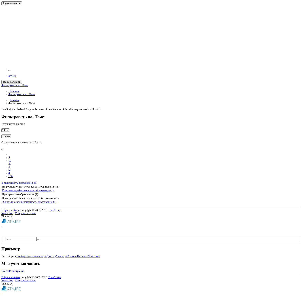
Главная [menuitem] (13, 91)
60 (9, 170)
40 (9, 166)
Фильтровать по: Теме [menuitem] (21, 94)
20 (9, 163)
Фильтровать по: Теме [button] (14, 85)
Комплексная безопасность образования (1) (27, 190)
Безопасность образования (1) (19, 182)
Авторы (72, 256)
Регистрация (16, 271)
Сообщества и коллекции (31, 256)
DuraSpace (54, 210)
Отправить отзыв (25, 213)
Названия (82, 256)
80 (9, 173)
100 (10, 176)
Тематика (94, 256)
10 (9, 160)
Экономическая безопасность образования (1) (29, 201)
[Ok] (38, 239)
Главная (14, 100)
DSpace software (10, 210)
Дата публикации (57, 256)
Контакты (7, 213)
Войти (5, 271)
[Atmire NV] (11, 222)
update (6, 136)
